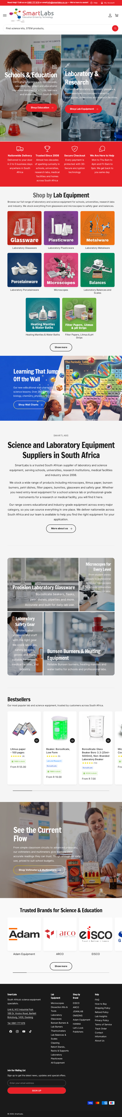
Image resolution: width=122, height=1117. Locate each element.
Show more (61, 347)
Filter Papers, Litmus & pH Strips (79, 336)
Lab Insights (101, 1016)
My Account (109, 3)
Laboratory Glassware (24, 248)
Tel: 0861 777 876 (16, 1023)
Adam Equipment (24, 954)
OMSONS (77, 1015)
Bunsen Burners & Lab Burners (59, 1025)
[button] (4, 15)
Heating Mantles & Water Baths (43, 334)
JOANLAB (78, 1011)
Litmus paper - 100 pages (18, 751)
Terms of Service (103, 1024)
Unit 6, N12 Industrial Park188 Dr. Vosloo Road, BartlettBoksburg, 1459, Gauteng (21, 1013)
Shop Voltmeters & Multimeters (37, 869)
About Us (99, 1040)
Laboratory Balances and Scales (97, 291)
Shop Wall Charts (28, 404)
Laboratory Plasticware (61, 248)
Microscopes (61, 289)
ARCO (60, 954)
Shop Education (40, 107)
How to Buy (101, 1004)
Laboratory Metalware (97, 248)
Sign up (36, 1090)
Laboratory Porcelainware (24, 289)
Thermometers (58, 1031)
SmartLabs (19, 1114)
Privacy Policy (102, 1020)
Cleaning (55, 1043)
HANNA (77, 1024)
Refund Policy (101, 1012)
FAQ (97, 999)
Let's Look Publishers (78, 1030)
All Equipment (58, 1062)
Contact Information (100, 1034)
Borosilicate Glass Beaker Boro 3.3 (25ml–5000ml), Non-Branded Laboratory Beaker (95, 754)
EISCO (96, 954)
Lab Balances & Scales (58, 1037)
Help (96, 3)
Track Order (101, 1028)
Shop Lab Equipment (82, 108)
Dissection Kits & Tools (59, 1009)
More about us (59, 528)
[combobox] (61, 28)
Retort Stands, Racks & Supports (60, 1049)
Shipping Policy (102, 1008)
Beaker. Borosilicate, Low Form (58, 751)
